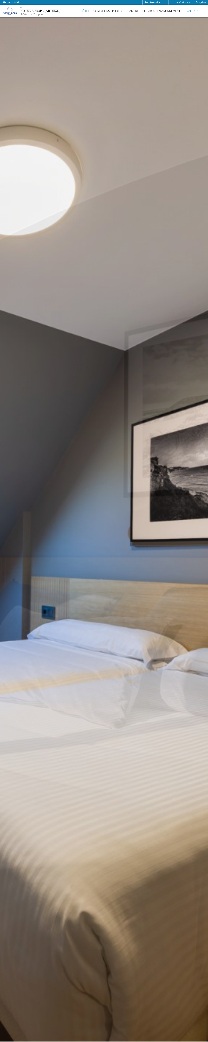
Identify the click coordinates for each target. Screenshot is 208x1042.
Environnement (168, 11)
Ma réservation (153, 2)
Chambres (133, 11)
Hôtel (85, 11)
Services (149, 11)
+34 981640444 (182, 2)
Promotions (101, 11)
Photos (117, 11)
